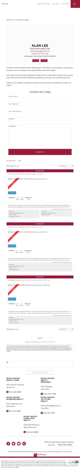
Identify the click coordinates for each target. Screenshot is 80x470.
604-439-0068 (49, 394)
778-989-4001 (45, 214)
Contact (44, 60)
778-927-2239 (42, 54)
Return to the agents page (18, 20)
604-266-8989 (15, 392)
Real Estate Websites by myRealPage (60, 451)
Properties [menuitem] (42, 4)
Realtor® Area (65, 445)
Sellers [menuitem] (65, 4)
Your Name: (13, 104)
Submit (40, 152)
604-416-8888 (32, 432)
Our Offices (40, 372)
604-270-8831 (15, 411)
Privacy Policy (42, 451)
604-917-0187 (49, 413)
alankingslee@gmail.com (40, 51)
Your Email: (13, 96)
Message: (12, 126)
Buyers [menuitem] (56, 4)
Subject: (11, 119)
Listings (36, 60)
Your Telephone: (15, 111)
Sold (19, 161)
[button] (40, 372)
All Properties (11, 161)
